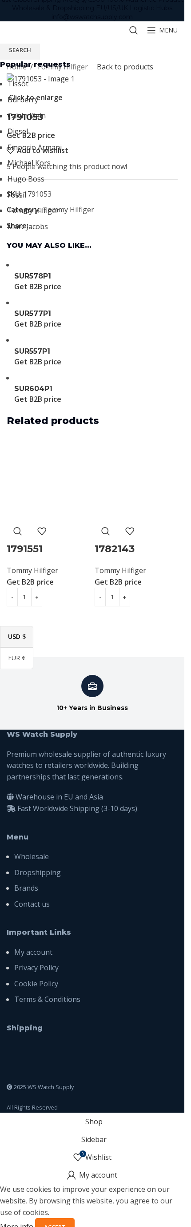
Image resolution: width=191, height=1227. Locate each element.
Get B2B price (30, 582)
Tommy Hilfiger (32, 570)
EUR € (20, 657)
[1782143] (136, 479)
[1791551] (48, 479)
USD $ (20, 636)
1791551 (25, 549)
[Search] (134, 30)
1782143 (115, 549)
